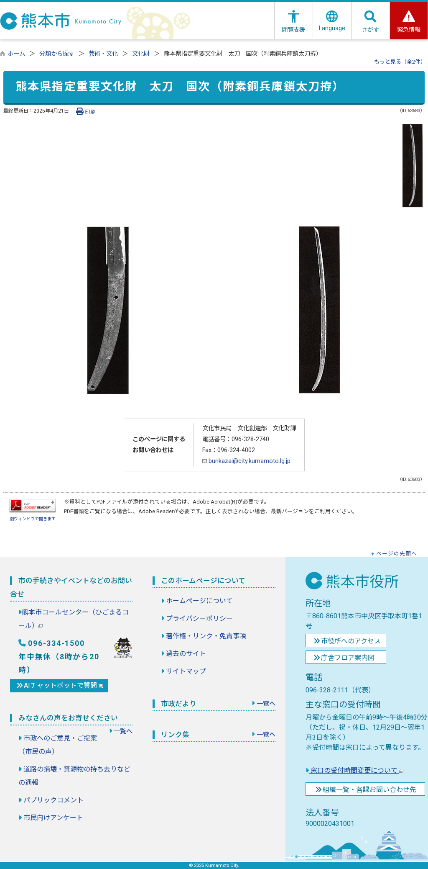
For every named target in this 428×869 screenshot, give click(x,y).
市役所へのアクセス (351, 641)
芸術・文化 (103, 53)
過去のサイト (186, 654)
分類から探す (56, 53)
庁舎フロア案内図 (347, 658)
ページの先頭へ (396, 553)
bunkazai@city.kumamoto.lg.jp (248, 461)
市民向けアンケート (53, 818)
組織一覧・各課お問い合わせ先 (369, 790)
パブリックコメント (53, 800)
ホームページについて (199, 601)
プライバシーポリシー (199, 618)
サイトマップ (186, 671)
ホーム (16, 53)
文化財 (141, 53)
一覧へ (123, 731)
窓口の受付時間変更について (354, 770)
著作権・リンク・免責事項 (206, 636)
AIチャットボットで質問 (61, 685)
